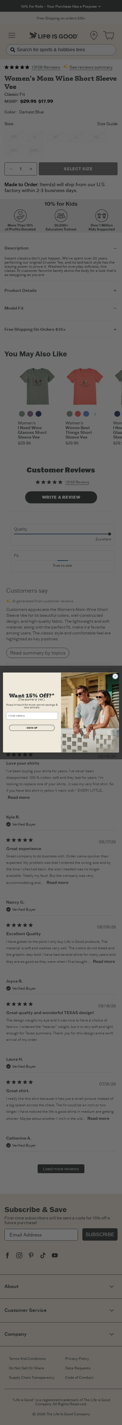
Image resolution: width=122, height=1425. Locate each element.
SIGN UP (31, 728)
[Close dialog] (115, 676)
